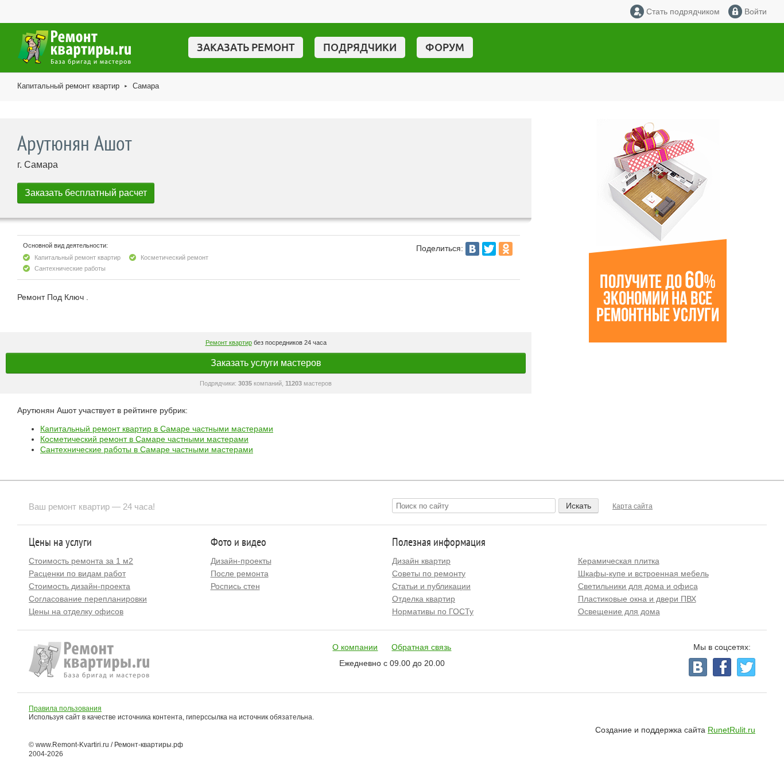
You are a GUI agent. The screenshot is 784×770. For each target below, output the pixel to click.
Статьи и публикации (431, 586)
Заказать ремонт (245, 47)
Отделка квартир (423, 598)
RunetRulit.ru (731, 729)
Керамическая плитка (618, 560)
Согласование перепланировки (88, 598)
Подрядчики (360, 47)
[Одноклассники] (506, 249)
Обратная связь (421, 647)
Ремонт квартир (228, 342)
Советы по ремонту (428, 573)
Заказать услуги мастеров (266, 363)
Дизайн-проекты (241, 560)
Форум (444, 47)
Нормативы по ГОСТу (432, 611)
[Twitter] (489, 249)
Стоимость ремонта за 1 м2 (81, 560)
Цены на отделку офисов (76, 611)
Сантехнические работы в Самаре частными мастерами (146, 449)
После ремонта (240, 573)
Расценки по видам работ (77, 573)
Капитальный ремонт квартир (68, 86)
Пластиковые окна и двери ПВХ (637, 598)
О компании (355, 647)
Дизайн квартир (421, 560)
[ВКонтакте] (472, 249)
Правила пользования (65, 708)
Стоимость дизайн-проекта (79, 586)
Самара (146, 86)
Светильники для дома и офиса (638, 586)
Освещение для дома (619, 611)
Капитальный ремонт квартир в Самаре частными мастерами (156, 428)
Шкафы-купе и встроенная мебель (643, 573)
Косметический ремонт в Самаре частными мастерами (144, 439)
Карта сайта (632, 506)
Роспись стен (235, 586)
